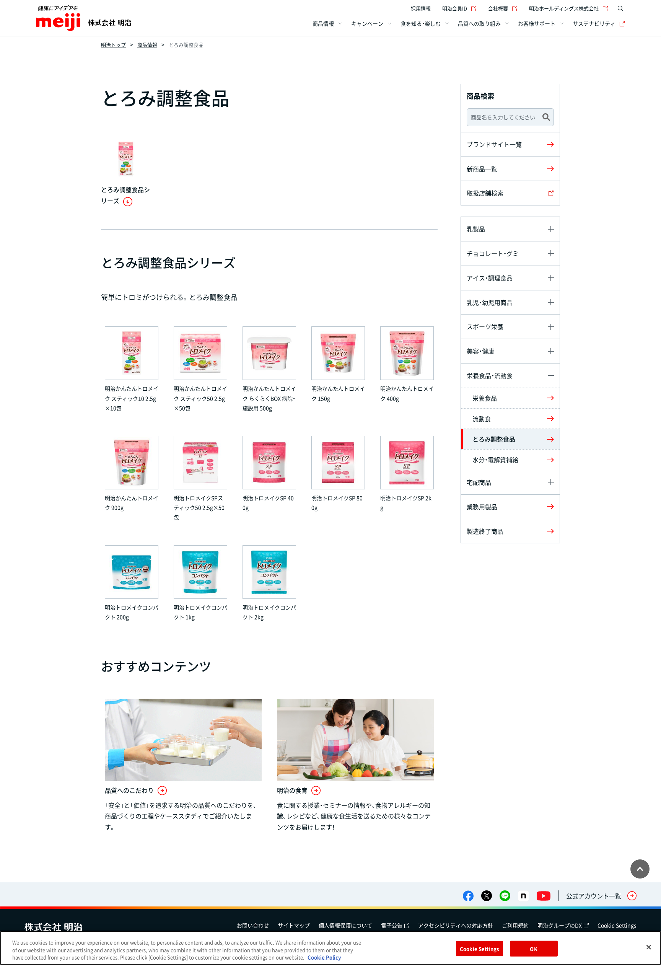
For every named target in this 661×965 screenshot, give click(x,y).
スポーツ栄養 (485, 326)
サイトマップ (294, 925)
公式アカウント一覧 (593, 895)
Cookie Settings (617, 925)
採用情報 (421, 8)
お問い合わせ (253, 925)
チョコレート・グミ (493, 253)
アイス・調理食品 (490, 277)
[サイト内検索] (620, 8)
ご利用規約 (515, 925)
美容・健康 (480, 350)
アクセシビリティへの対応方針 (455, 925)
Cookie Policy (324, 957)
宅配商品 (479, 482)
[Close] (648, 947)
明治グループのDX (559, 925)
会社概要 (498, 8)
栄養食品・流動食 (490, 375)
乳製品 (476, 228)
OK (533, 948)
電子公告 (391, 925)
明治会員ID (454, 8)
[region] (330, 948)
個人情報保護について (345, 925)
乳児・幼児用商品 (490, 302)
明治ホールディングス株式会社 (564, 8)
